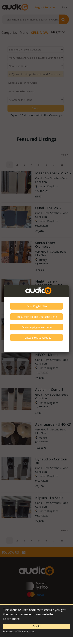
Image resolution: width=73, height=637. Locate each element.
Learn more (11, 619)
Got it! (37, 626)
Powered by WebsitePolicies (19, 631)
